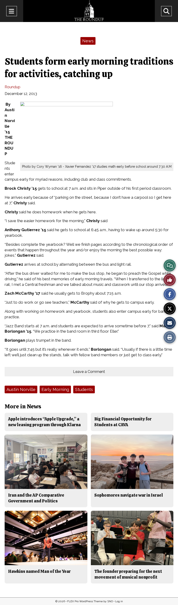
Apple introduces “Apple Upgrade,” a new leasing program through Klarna (44, 421)
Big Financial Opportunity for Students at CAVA (123, 421)
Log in (119, 601)
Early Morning (55, 389)
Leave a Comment (89, 371)
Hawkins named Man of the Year (39, 571)
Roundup (12, 87)
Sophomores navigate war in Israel (128, 495)
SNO (110, 601)
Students (84, 389)
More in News (23, 406)
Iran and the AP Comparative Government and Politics (36, 497)
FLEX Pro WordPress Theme (85, 601)
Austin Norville (20, 389)
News (88, 40)
